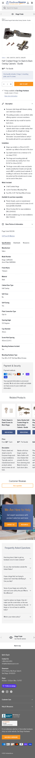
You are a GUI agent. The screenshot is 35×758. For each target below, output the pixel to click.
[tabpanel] (17, 303)
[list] (17, 39)
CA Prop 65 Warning (8, 236)
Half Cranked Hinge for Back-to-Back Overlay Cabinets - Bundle (16, 20)
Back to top (17, 645)
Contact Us (10, 524)
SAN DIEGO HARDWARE (11, 737)
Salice (3, 57)
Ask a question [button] (17, 485)
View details (9, 432)
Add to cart (24, 84)
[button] (32, 3)
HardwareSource (9, 753)
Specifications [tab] (6, 242)
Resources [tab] (26, 242)
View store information (10, 96)
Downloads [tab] (16, 242)
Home (3, 19)
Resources (24, 524)
